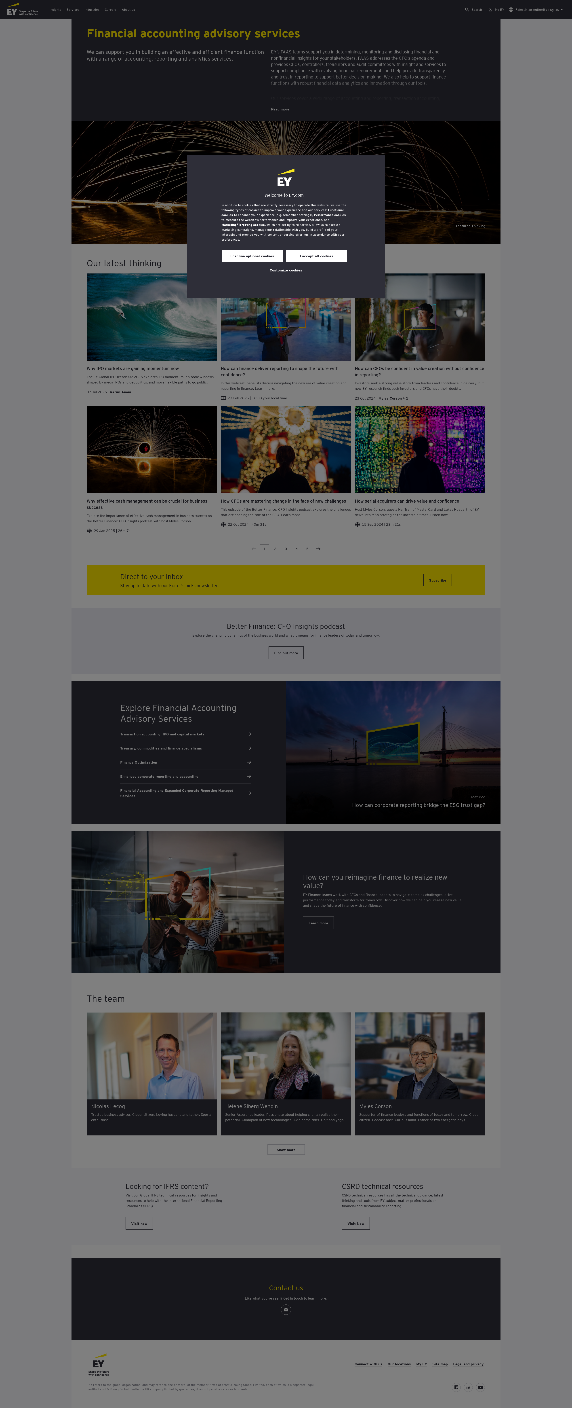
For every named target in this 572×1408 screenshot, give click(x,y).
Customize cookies (286, 269)
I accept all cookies (316, 255)
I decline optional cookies (252, 255)
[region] (286, 226)
